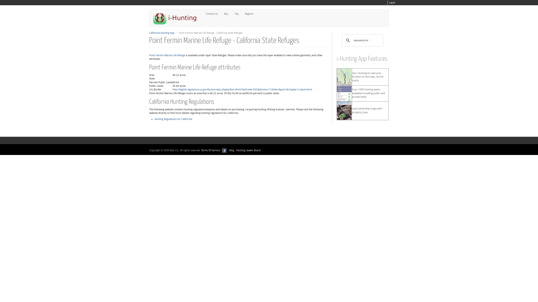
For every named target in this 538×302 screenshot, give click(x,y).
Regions (249, 13)
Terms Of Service (210, 150)
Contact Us (212, 13)
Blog (231, 150)
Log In (392, 2)
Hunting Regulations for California (173, 119)
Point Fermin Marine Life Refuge (167, 55)
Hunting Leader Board (248, 150)
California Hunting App (161, 32)
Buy (226, 13)
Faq (237, 13)
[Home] (176, 18)
